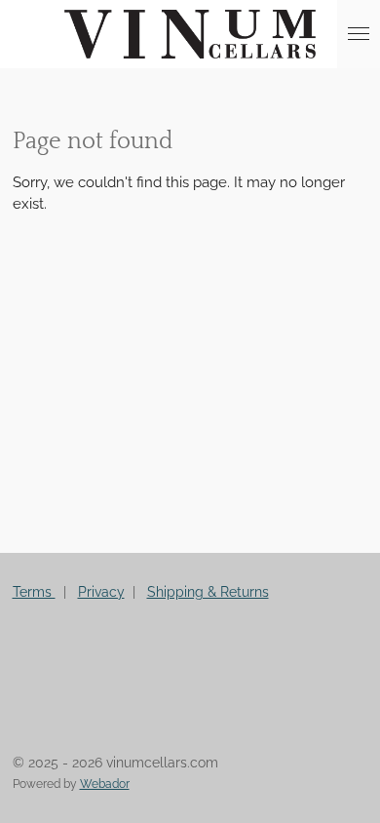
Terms (34, 592)
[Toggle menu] (358, 34)
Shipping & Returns (208, 592)
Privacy (101, 592)
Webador (105, 784)
